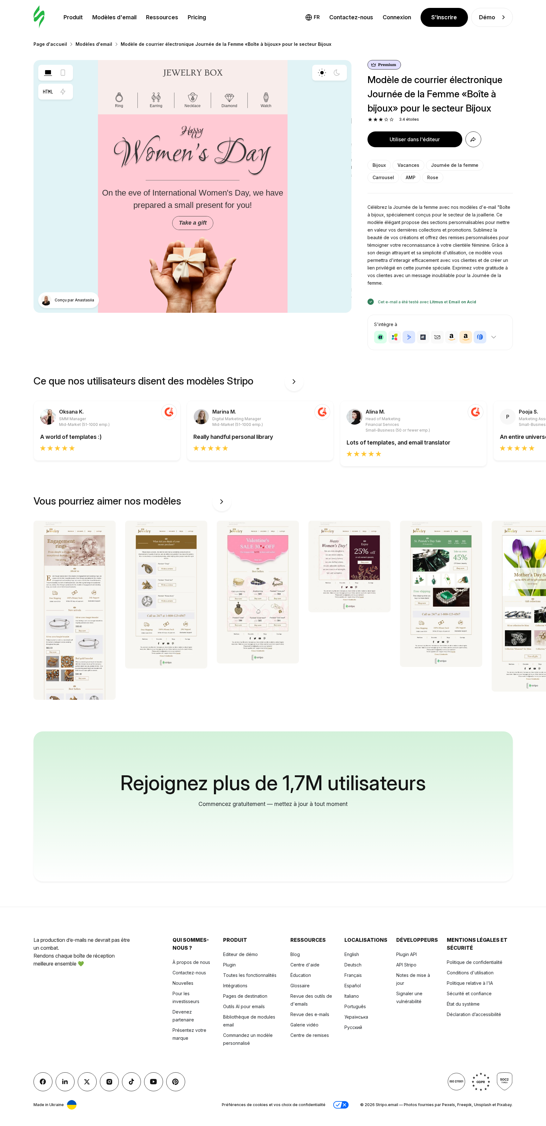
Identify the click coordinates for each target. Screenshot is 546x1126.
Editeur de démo (240, 954)
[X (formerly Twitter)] (87, 1081)
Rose (432, 177)
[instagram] (109, 1081)
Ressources (162, 17)
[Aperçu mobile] (63, 73)
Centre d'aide (304, 964)
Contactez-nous (189, 972)
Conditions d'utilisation (470, 972)
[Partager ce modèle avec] (473, 139)
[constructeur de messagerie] (39, 17)
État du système (463, 1004)
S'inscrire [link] (444, 17)
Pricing (197, 17)
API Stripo (406, 964)
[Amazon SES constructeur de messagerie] (465, 337)
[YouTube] (153, 1081)
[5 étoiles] (391, 120)
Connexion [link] (397, 17)
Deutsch (352, 964)
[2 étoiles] (375, 120)
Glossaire (300, 985)
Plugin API (406, 954)
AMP (411, 177)
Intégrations (235, 985)
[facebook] (42, 1081)
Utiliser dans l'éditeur (415, 139)
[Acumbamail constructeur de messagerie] (437, 337)
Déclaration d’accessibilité (474, 1014)
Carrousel (383, 177)
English (351, 954)
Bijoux (379, 165)
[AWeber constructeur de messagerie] (480, 337)
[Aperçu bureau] (48, 73)
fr (317, 17)
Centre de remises (309, 1035)
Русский (353, 1027)
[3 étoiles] (381, 120)
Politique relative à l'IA (470, 983)
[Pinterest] (175, 1081)
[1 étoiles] (370, 120)
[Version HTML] (48, 92)
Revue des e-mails (309, 1014)
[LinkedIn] (65, 1081)
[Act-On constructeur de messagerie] (394, 337)
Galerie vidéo (304, 1024)
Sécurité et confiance (469, 993)
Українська (356, 1017)
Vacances (408, 165)
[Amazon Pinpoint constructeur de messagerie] (451, 337)
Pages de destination (245, 996)
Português (355, 1006)
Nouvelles (183, 983)
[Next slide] (294, 381)
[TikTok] (131, 1081)
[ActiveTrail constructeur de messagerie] (423, 337)
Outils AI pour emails (244, 1006)
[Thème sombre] (337, 73)
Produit (73, 17)
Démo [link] (487, 17)
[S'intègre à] (494, 337)
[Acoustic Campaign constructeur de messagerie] (380, 337)
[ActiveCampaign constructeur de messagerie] (409, 337)
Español (352, 985)
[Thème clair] (322, 73)
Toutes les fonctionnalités (249, 975)
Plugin (229, 964)
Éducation (300, 975)
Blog (295, 954)
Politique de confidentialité (474, 962)
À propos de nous (191, 962)
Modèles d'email (114, 17)
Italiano (351, 996)
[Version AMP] (63, 92)
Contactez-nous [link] (351, 17)
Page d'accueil (50, 44)
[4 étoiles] (386, 120)
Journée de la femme (454, 165)
